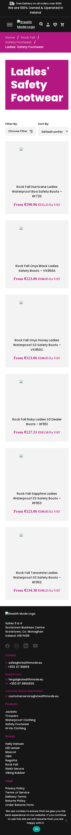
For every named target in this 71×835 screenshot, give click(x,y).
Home (10, 37)
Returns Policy (15, 801)
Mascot (10, 752)
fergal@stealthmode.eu (25, 679)
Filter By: (11, 123)
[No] (66, 821)
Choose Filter (17, 131)
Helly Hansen (14, 744)
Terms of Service (17, 792)
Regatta (11, 760)
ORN (8, 756)
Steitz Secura (14, 769)
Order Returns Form (19, 805)
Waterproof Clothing (20, 720)
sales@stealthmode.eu (25, 663)
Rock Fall (28, 37)
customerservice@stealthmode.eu (33, 696)
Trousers (11, 716)
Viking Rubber (15, 773)
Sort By (43, 123)
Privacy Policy (15, 788)
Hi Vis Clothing (15, 728)
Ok (36, 829)
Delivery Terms (15, 797)
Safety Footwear (18, 42)
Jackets (11, 712)
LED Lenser (12, 748)
